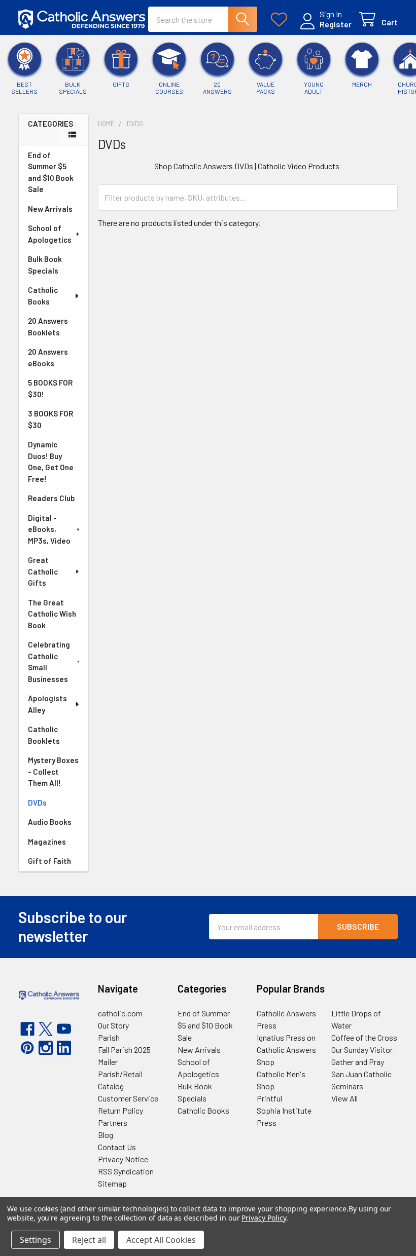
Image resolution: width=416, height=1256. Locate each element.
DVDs (37, 802)
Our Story (113, 1025)
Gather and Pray (357, 1062)
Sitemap (112, 1183)
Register (336, 24)
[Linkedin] (64, 1048)
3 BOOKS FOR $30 (50, 419)
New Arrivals (50, 208)
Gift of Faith (49, 860)
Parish (109, 1037)
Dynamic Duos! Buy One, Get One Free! (51, 461)
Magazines (47, 841)
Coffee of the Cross (364, 1037)
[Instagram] (46, 1048)
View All (344, 1098)
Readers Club (51, 498)
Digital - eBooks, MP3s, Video (49, 529)
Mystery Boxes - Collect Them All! (53, 771)
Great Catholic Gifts (43, 571)
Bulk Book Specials (45, 264)
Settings (35, 1239)
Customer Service (128, 1098)
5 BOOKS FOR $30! (50, 388)
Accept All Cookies (161, 1239)
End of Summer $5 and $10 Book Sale (51, 172)
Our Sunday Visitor (362, 1049)
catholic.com (120, 1013)
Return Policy (120, 1110)
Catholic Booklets (44, 735)
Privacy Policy (263, 1218)
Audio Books (50, 821)
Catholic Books (43, 295)
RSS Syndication (126, 1171)
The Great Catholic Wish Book (52, 614)
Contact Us (117, 1147)
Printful (269, 1098)
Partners (112, 1122)
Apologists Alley (47, 704)
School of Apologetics (50, 233)
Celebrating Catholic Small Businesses (49, 661)
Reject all (89, 1239)
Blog (105, 1134)
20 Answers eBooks (48, 357)
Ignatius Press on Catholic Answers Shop (286, 1050)
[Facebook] (27, 1029)
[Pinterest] (27, 1048)
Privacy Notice (123, 1159)
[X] (46, 1029)
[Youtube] (64, 1029)
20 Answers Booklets (48, 326)
